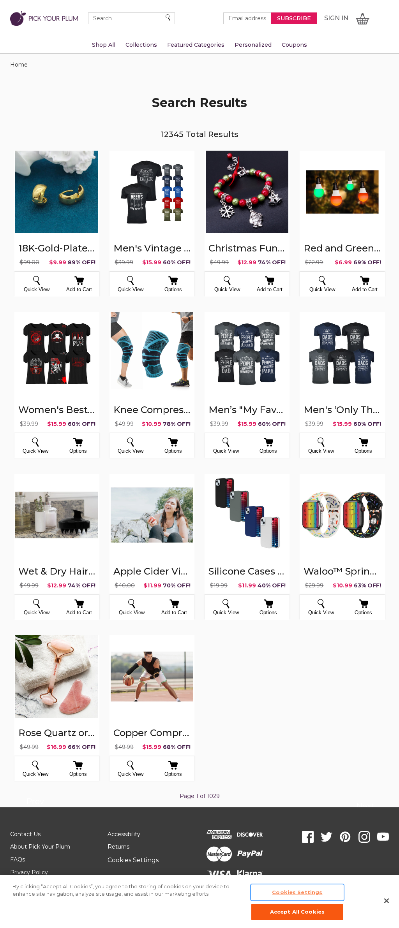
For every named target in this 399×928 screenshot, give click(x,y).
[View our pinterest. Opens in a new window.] (345, 837)
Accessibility (124, 834)
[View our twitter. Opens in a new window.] (326, 837)
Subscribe (294, 18)
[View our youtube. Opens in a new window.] (383, 837)
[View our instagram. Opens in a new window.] (364, 837)
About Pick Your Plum (40, 846)
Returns (118, 846)
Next (365, 807)
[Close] (386, 900)
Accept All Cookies (297, 912)
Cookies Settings (133, 860)
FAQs (17, 859)
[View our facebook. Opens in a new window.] (308, 837)
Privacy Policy (29, 872)
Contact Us (25, 834)
